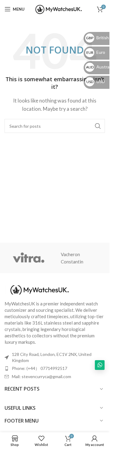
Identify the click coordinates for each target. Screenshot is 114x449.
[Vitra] (28, 258)
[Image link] (38, 289)
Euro (95, 52)
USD (95, 81)
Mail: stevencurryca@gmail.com (41, 376)
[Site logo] (57, 8)
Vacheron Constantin (72, 258)
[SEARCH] (98, 126)
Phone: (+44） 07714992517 (39, 368)
